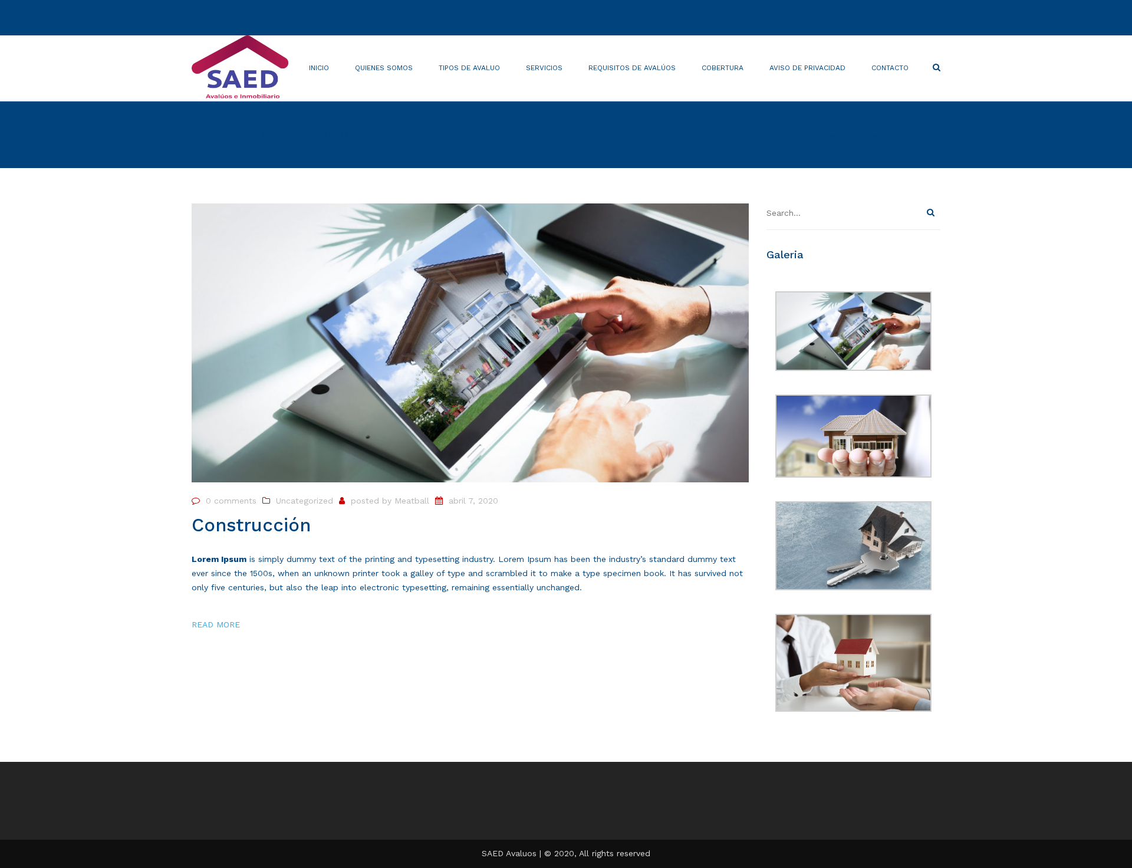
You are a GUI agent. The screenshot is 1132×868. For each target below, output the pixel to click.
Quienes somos (384, 68)
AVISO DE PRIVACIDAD (807, 68)
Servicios (544, 68)
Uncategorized (304, 500)
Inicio (319, 68)
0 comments (231, 500)
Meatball (411, 500)
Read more (216, 624)
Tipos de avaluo (469, 68)
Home (829, 136)
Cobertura (722, 68)
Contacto (890, 68)
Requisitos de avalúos (632, 68)
